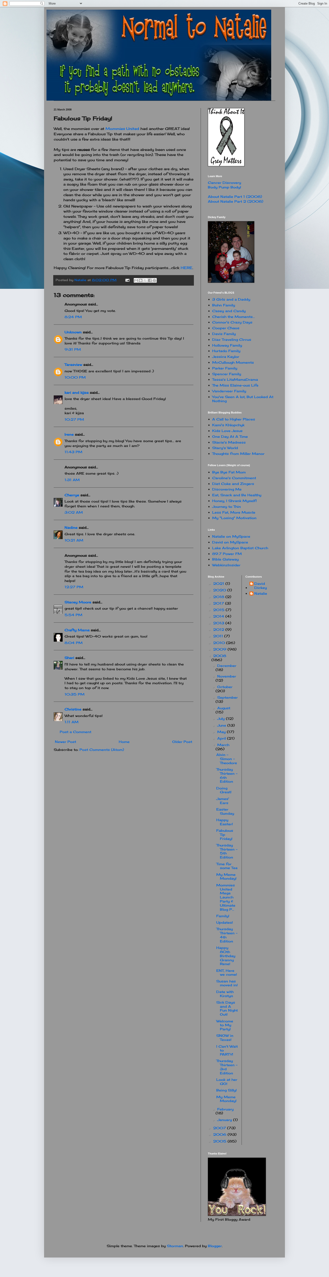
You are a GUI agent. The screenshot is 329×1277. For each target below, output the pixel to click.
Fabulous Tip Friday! (224, 834)
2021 (219, 583)
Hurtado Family (226, 351)
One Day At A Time (230, 436)
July (221, 718)
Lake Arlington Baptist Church (240, 548)
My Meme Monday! (226, 876)
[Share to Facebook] (149, 280)
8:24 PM (73, 317)
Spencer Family (226, 374)
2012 (219, 629)
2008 (219, 656)
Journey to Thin (226, 506)
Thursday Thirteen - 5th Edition (226, 851)
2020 (220, 590)
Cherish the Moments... (233, 317)
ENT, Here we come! (226, 972)
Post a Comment (75, 732)
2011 (218, 636)
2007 (220, 1128)
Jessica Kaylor (225, 357)
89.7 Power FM (227, 554)
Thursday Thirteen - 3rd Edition (226, 1067)
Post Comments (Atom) (101, 750)
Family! (222, 916)
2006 (220, 1134)
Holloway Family (227, 345)
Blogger (215, 1246)
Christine (73, 709)
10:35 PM (75, 694)
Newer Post (65, 742)
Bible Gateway (225, 559)
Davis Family (224, 334)
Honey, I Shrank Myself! (234, 501)
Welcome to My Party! (224, 1025)
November (226, 676)
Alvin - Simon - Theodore (226, 759)
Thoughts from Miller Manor (238, 453)
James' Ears (222, 801)
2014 (219, 616)
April (222, 738)
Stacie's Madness (229, 442)
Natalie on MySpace (231, 536)
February (225, 1109)
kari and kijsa (77, 392)
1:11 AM (72, 722)
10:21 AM (74, 540)
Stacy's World (225, 448)
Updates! (224, 922)
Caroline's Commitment (234, 478)
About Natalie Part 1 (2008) (235, 196)
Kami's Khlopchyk (228, 425)
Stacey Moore (78, 602)
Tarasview (73, 364)
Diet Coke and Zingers (233, 484)
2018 (219, 597)
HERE (186, 267)
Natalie (260, 593)
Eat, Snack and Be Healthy (236, 495)
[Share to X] (145, 280)
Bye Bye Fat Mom (229, 472)
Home (124, 742)
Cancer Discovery (224, 183)
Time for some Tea (226, 866)
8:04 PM (74, 643)
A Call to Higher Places (233, 419)
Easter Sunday (225, 811)
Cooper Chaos (225, 328)
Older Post (182, 742)
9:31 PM (73, 349)
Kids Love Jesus (227, 431)
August (223, 708)
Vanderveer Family (229, 391)
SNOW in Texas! (224, 1037)
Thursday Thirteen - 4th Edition (226, 935)
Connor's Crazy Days (232, 322)
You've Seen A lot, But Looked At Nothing (242, 399)
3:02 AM (74, 512)
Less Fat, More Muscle (233, 512)
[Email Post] (127, 280)
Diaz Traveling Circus (231, 339)
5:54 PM (73, 615)
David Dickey (260, 586)
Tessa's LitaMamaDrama (235, 379)
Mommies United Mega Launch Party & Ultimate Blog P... (225, 897)
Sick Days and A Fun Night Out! (227, 1008)
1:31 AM (72, 480)
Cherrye (72, 495)
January (225, 1120)
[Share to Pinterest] (154, 280)
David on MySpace (230, 542)
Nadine (71, 527)
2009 (220, 649)
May (222, 732)
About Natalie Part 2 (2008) (235, 201)
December (226, 666)
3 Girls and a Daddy (231, 299)
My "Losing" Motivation (234, 518)
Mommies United (122, 128)
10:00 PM (75, 377)
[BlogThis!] (140, 280)
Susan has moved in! (227, 983)
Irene (69, 434)
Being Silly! (226, 1090)
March (223, 745)
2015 (219, 610)
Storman (175, 1246)
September (227, 697)
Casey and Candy (229, 311)
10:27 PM (74, 419)
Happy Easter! (224, 822)
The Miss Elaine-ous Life (235, 385)
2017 (219, 603)
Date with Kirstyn (225, 994)
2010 (219, 643)
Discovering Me (227, 489)
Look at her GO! (226, 1081)
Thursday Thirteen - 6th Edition (226, 775)
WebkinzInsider (226, 565)
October (224, 687)
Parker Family (224, 368)
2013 (219, 623)
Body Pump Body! (224, 187)
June (222, 725)
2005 (220, 1141)
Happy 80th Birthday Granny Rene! (225, 956)
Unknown (73, 332)
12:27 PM (74, 587)
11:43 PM (73, 452)
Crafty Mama (77, 630)
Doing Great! (223, 790)
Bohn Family (223, 305)
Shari (69, 658)
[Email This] (136, 280)
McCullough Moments (233, 362)
